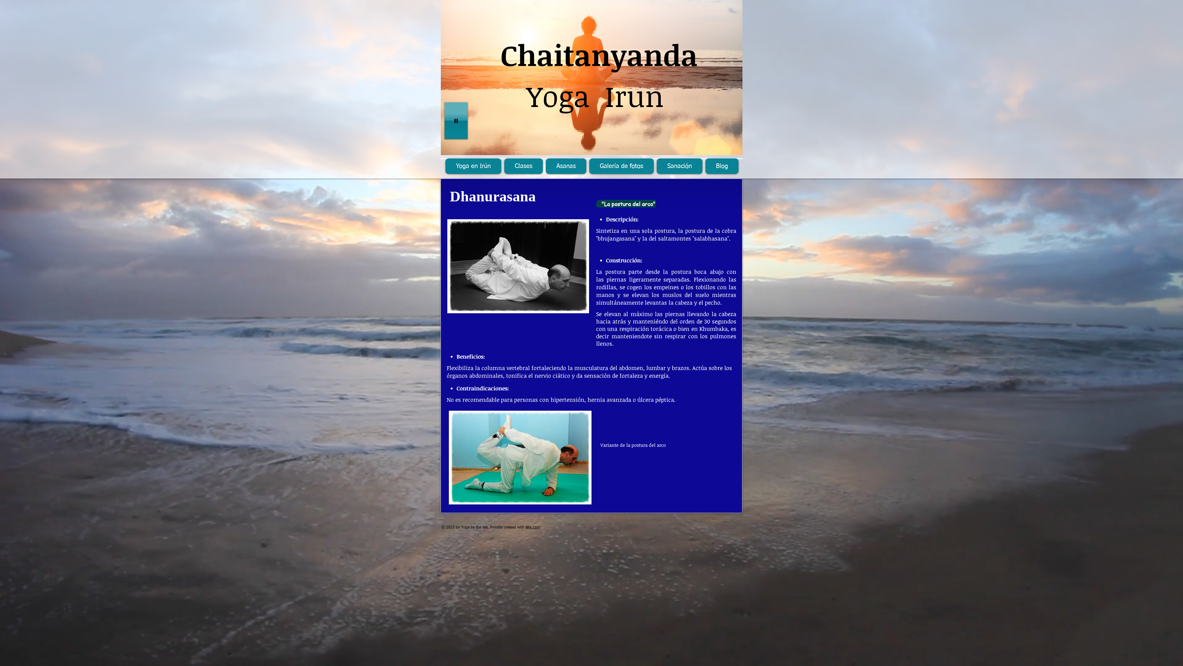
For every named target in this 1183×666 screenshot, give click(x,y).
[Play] (456, 120)
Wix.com (533, 527)
